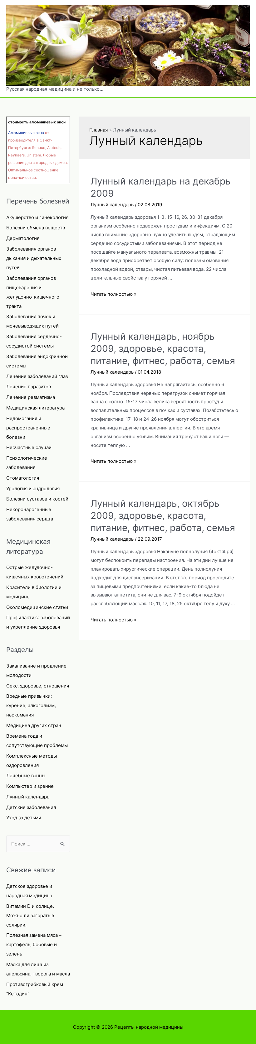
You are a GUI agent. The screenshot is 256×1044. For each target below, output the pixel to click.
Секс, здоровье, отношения (37, 686)
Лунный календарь (27, 797)
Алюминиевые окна (26, 132)
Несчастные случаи (29, 447)
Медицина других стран (33, 725)
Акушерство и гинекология (37, 217)
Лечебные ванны (25, 775)
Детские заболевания (31, 807)
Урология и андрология (33, 488)
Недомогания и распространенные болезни (28, 427)
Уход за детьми (23, 818)
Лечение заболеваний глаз (37, 376)
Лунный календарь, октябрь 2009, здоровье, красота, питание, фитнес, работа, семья (163, 515)
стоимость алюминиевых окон (37, 122)
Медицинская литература (35, 408)
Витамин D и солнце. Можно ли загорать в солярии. (30, 915)
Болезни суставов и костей (37, 499)
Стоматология (22, 478)
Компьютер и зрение (30, 786)
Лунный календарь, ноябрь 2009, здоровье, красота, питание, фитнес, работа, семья (163, 348)
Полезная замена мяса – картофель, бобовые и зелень (34, 944)
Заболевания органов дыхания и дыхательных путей (33, 258)
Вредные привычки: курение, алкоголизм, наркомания (31, 705)
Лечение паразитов (28, 387)
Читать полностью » (113, 294)
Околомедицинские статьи (37, 607)
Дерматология (22, 238)
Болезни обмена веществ (35, 228)
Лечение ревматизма (30, 397)
